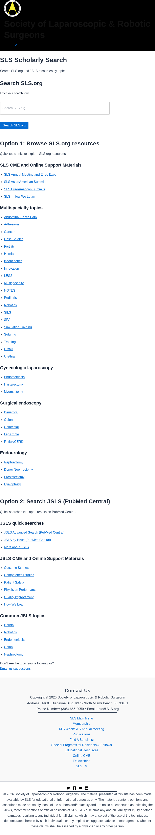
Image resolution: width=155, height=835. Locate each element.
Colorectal (11, 427)
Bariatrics (11, 412)
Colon (8, 419)
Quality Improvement (19, 597)
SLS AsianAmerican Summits (25, 181)
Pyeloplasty (12, 484)
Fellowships (81, 761)
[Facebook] (74, 788)
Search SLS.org (14, 125)
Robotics (10, 305)
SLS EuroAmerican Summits (24, 189)
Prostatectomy (14, 477)
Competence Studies (19, 575)
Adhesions (11, 224)
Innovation (11, 268)
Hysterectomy (14, 384)
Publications (81, 734)
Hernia (9, 253)
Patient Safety (14, 582)
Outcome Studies (16, 567)
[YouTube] (80, 788)
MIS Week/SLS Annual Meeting (81, 729)
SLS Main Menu (81, 718)
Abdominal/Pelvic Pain (20, 217)
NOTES (9, 290)
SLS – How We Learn (19, 196)
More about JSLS (16, 547)
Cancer (9, 232)
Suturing (10, 334)
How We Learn (14, 604)
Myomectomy (13, 391)
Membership (81, 723)
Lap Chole (11, 434)
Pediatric (10, 297)
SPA (7, 319)
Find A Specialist (82, 739)
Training (10, 342)
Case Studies (13, 239)
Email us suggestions (15, 668)
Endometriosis (14, 377)
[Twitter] (68, 788)
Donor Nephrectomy (18, 469)
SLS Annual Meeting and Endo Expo (30, 174)
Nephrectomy (13, 462)
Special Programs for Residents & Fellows (81, 745)
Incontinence (13, 261)
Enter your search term (14, 93)
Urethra (9, 356)
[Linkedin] (86, 788)
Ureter (8, 349)
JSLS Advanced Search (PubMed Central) (34, 532)
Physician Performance (20, 589)
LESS (8, 275)
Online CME (81, 755)
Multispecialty (14, 283)
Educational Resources (81, 750)
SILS (7, 312)
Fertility (9, 246)
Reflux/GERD (14, 441)
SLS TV (81, 766)
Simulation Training (18, 327)
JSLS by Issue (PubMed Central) (27, 540)
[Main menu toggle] (13, 45)
